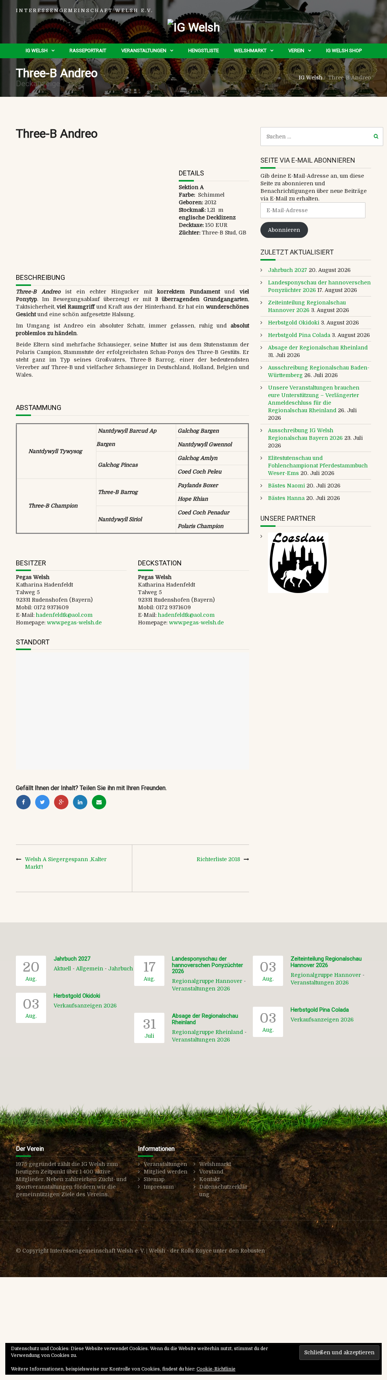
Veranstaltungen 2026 (201, 989)
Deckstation (160, 563)
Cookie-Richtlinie (216, 1369)
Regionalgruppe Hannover (207, 981)
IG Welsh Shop (344, 50)
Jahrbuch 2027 (287, 270)
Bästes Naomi (286, 486)
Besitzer (31, 563)
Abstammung (38, 407)
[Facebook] (23, 802)
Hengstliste (203, 50)
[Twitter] (42, 802)
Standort (33, 642)
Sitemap (154, 1179)
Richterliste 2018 (218, 859)
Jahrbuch (120, 969)
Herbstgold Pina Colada (299, 335)
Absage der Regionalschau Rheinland (318, 348)
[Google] (61, 802)
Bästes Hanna (286, 498)
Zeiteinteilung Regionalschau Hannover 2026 (326, 962)
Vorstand (211, 1172)
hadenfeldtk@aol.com (64, 615)
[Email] (99, 802)
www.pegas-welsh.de (74, 622)
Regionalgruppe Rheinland (207, 1032)
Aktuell (62, 969)
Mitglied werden (165, 1172)
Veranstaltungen (143, 50)
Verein (296, 50)
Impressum (159, 1187)
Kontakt (209, 1179)
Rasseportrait (88, 50)
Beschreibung (40, 277)
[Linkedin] (80, 802)
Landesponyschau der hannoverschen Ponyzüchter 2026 (207, 965)
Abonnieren (284, 230)
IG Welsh (37, 50)
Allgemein (89, 969)
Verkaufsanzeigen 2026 (85, 1006)
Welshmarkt (250, 50)
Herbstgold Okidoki (293, 323)
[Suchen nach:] (321, 136)
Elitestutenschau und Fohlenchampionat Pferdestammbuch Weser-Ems (318, 465)
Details (191, 173)
